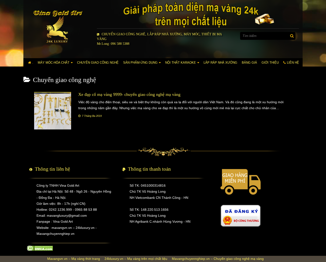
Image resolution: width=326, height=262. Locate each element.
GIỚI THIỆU (270, 62)
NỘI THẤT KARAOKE (180, 62)
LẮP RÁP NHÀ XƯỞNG (220, 62)
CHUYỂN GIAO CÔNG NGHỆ (98, 62)
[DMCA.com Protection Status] (40, 248)
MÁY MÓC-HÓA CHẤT (53, 62)
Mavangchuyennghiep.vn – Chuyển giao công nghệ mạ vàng (218, 259)
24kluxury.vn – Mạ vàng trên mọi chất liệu (136, 259)
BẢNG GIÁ (249, 62)
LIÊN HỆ (293, 62)
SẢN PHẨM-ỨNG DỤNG (140, 62)
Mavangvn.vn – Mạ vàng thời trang (73, 259)
